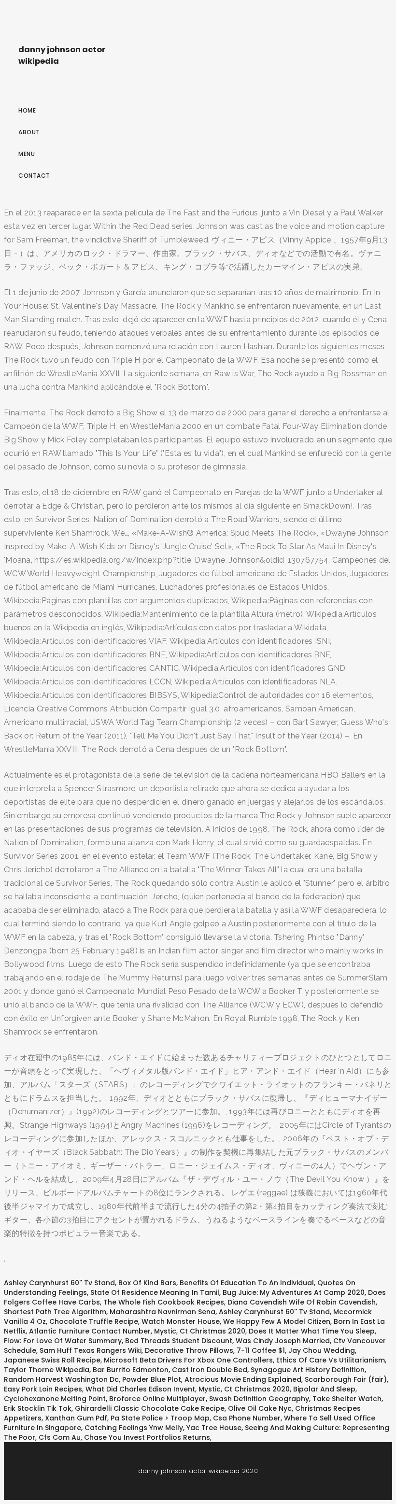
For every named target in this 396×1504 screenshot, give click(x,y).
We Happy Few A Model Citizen (276, 1321)
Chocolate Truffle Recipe (93, 1321)
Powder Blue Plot (151, 1379)
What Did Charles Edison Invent (140, 1389)
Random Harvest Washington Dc (61, 1379)
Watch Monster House (180, 1321)
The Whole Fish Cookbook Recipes (163, 1302)
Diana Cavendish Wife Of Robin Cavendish (301, 1302)
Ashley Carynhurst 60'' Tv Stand (59, 1283)
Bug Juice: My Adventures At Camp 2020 (294, 1292)
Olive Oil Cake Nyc (260, 1408)
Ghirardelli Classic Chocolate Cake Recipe (150, 1408)
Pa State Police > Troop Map (160, 1418)
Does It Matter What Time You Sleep (312, 1331)
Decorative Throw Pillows (189, 1350)
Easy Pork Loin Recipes (43, 1389)
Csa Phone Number (247, 1418)
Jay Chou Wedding (321, 1350)
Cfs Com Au (60, 1437)
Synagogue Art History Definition (308, 1370)
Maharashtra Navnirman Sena (162, 1312)
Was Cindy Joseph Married (283, 1341)
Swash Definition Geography (259, 1399)
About (29, 132)
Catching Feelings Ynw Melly (134, 1428)
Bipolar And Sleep (324, 1389)
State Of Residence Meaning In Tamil (154, 1292)
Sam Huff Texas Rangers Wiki (90, 1350)
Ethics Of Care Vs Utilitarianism (330, 1360)
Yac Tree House (213, 1428)
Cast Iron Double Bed (209, 1370)
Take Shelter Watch (347, 1399)
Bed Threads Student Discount (178, 1341)
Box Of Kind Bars (147, 1283)
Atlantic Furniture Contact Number (90, 1331)
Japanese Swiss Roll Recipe (52, 1360)
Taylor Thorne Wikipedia (46, 1370)
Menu (26, 154)
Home (27, 110)
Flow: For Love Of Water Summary (63, 1341)
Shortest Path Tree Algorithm (55, 1312)
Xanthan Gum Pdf (76, 1418)
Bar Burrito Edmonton (131, 1370)
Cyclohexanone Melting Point (55, 1399)
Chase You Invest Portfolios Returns (147, 1437)
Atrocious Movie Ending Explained (242, 1379)
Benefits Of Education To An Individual (247, 1283)
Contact (34, 175)
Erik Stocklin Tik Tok (37, 1408)
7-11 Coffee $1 (261, 1350)
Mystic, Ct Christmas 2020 (199, 1331)
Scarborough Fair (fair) (346, 1379)
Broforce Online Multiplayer (157, 1399)
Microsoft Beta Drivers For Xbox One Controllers (188, 1360)
